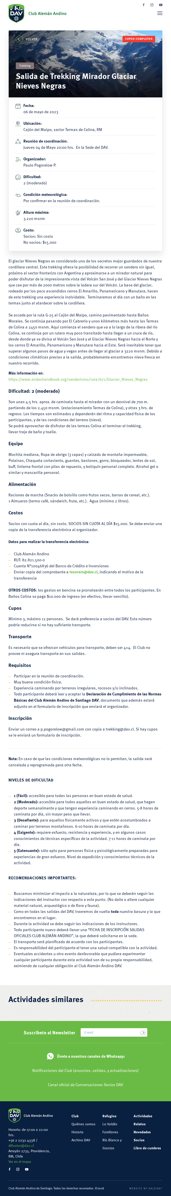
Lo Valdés (109, 1124)
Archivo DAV (80, 1140)
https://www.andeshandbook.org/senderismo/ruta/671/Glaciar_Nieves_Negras (78, 379)
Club (75, 1115)
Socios (139, 1139)
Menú (160, 13)
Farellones (110, 1132)
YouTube (161, 5)
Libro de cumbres (147, 1147)
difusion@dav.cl (21, 1145)
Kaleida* (156, 1188)
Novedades (142, 1131)
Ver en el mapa (19, 1161)
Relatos (140, 1123)
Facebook (143, 4)
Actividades (143, 1115)
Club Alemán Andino (37, 13)
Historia (77, 1132)
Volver (31, 39)
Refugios (109, 1115)
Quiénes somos (83, 1124)
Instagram (152, 5)
